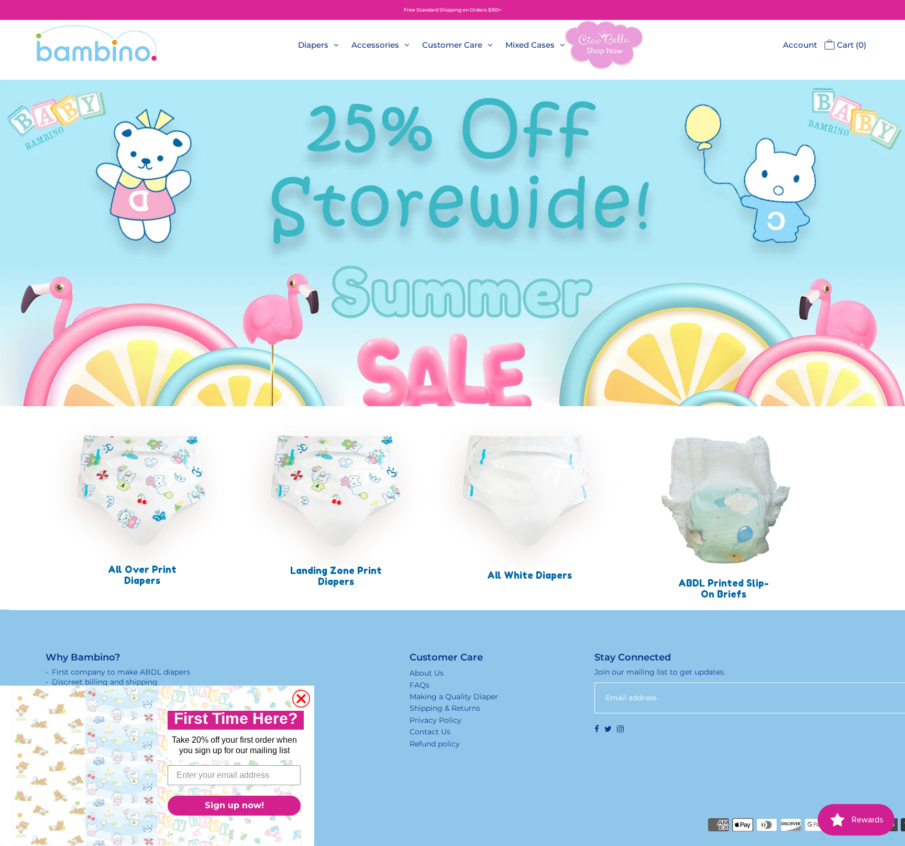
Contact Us (430, 731)
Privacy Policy (435, 720)
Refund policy (435, 744)
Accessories (375, 45)
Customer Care (452, 45)
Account (800, 45)
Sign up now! (234, 805)
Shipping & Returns (445, 708)
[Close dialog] (301, 699)
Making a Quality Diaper (454, 696)
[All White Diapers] (529, 489)
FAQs (419, 685)
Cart (850, 45)
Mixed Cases (530, 45)
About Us (427, 673)
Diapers (313, 45)
